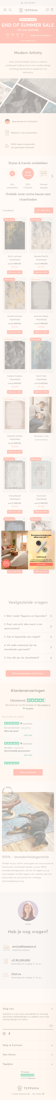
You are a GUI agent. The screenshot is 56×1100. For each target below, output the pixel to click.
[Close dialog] (53, 532)
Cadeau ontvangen (41, 564)
